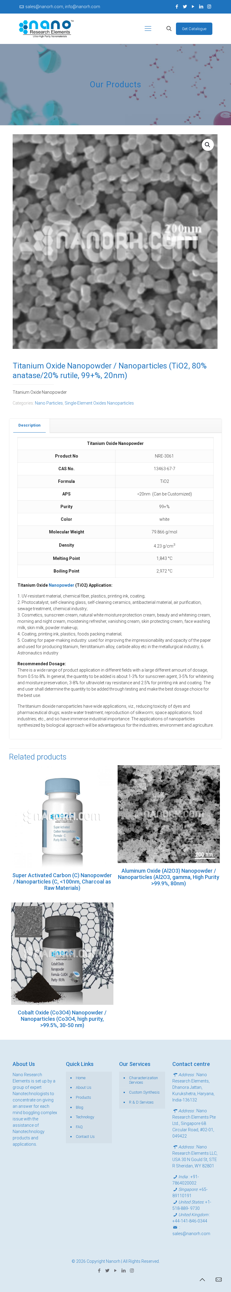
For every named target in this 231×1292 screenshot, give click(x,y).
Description (29, 425)
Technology (85, 1117)
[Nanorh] (46, 29)
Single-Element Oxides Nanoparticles (99, 403)
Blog (79, 1107)
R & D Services (141, 1102)
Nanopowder (62, 585)
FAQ (79, 1127)
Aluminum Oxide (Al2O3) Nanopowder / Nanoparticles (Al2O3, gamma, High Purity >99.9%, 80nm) (168, 877)
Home (80, 1078)
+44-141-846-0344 (189, 1221)
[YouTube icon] (193, 6)
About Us (83, 1087)
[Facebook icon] (177, 6)
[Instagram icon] (209, 6)
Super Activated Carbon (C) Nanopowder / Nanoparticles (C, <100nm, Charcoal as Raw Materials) (62, 881)
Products (83, 1097)
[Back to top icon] (202, 1279)
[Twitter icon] (185, 6)
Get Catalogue (194, 28)
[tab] (29, 425)
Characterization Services (143, 1080)
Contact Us (85, 1136)
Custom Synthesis (144, 1092)
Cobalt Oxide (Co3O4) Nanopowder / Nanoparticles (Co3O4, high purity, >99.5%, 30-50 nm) (62, 1018)
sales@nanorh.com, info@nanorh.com (62, 6)
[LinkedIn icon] (201, 6)
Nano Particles (49, 403)
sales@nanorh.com (191, 1233)
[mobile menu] (148, 28)
